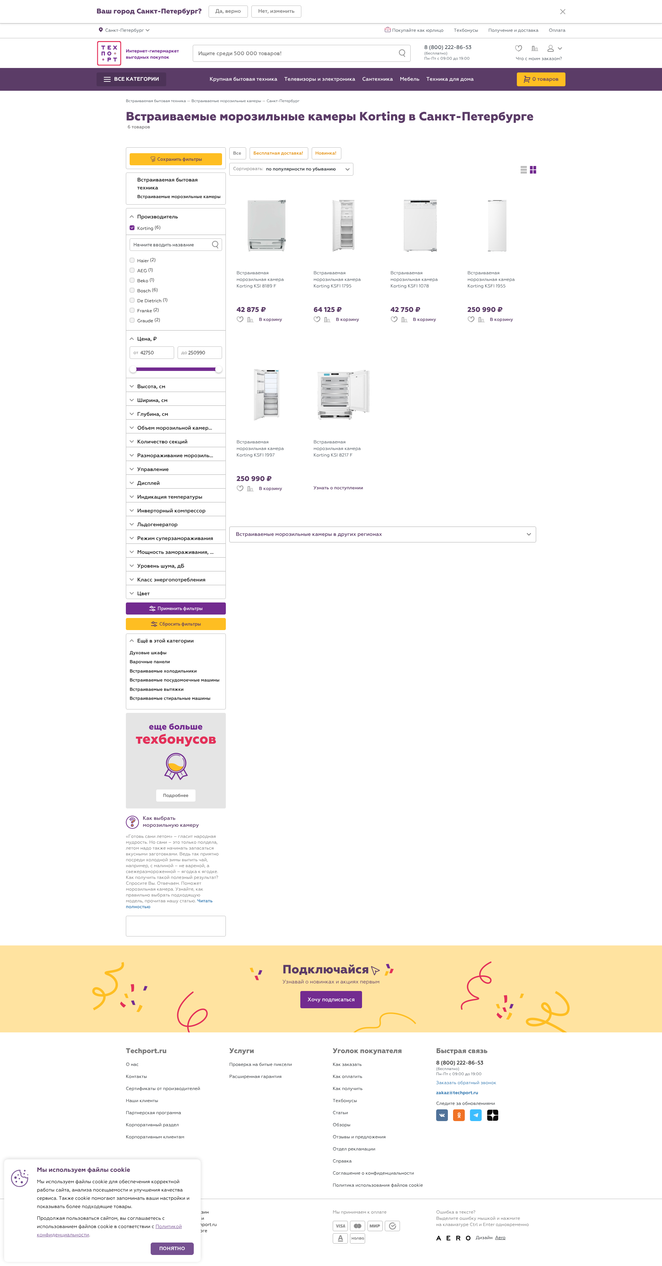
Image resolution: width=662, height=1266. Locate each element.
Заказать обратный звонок (466, 1083)
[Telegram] (476, 1115)
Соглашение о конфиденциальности (373, 1173)
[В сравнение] (250, 319)
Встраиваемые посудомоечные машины (175, 680)
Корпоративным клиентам (155, 1137)
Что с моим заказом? (539, 58)
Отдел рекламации (354, 1149)
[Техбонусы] (176, 760)
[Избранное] (517, 49)
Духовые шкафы (149, 653)
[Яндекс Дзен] (493, 1115)
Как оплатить (347, 1076)
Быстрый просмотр (271, 261)
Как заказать (347, 1064)
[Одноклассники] (459, 1115)
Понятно (172, 1249)
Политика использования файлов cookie (378, 1185)
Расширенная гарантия (255, 1076)
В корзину (270, 319)
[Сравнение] (534, 49)
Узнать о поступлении (338, 488)
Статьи (340, 1113)
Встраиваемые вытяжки (157, 689)
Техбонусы (466, 30)
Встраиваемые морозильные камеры (179, 196)
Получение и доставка (514, 30)
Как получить (347, 1088)
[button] (228, 12)
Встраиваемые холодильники (164, 671)
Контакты (136, 1076)
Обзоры (341, 1125)
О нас (132, 1064)
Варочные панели (150, 662)
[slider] (133, 369)
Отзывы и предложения (359, 1137)
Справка (342, 1161)
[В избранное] (240, 319)
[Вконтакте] (442, 1115)
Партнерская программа (153, 1113)
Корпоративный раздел (152, 1125)
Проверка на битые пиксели (260, 1064)
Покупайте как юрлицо (418, 30)
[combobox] (308, 169)
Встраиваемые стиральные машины (171, 698)
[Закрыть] (562, 11)
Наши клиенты (142, 1100)
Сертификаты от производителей (163, 1088)
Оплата (557, 30)
